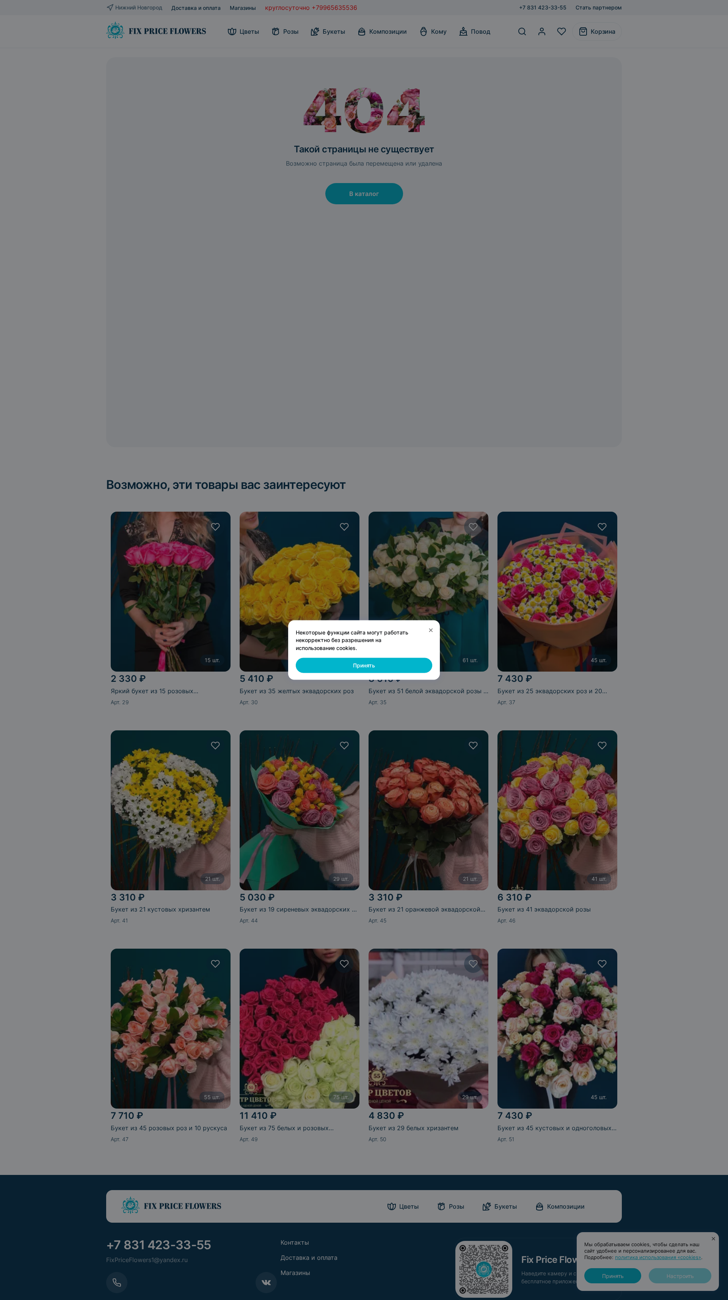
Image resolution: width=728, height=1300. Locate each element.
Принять (364, 665)
